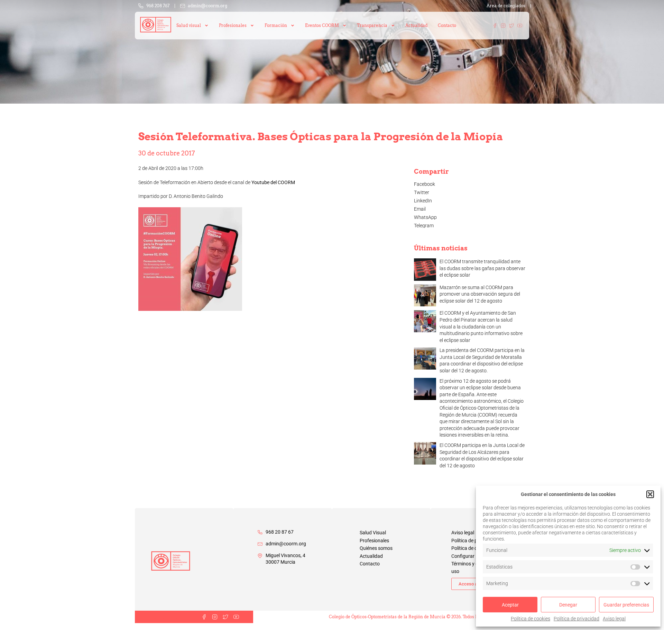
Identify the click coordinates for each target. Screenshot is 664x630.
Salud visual (188, 25)
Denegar (568, 605)
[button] (650, 494)
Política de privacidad (576, 618)
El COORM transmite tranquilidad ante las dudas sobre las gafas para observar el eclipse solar (482, 268)
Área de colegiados (506, 6)
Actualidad (416, 25)
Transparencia (372, 25)
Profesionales (374, 540)
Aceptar (510, 605)
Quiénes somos (376, 548)
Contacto (447, 25)
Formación (276, 25)
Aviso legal (614, 618)
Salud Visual (373, 532)
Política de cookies (530, 618)
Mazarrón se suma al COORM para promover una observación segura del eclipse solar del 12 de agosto (480, 294)
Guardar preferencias (626, 605)
